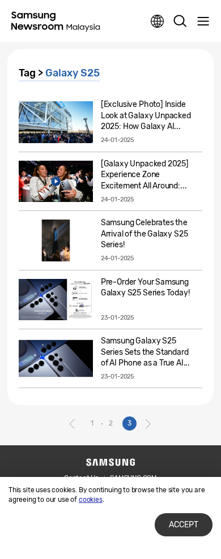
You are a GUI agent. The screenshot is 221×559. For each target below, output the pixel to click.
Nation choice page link (157, 21)
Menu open (203, 21)
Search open (180, 21)
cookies (91, 500)
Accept (183, 525)
